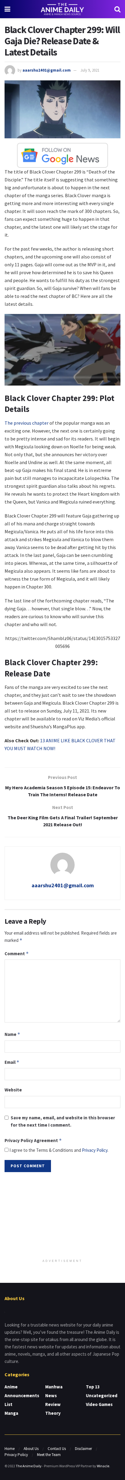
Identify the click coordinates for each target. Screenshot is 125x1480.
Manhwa (53, 1387)
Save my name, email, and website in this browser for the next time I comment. (63, 1121)
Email (12, 1062)
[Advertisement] (62, 1216)
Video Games (99, 1404)
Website (13, 1090)
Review (53, 1404)
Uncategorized (101, 1395)
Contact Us (57, 1448)
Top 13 (93, 1387)
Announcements (22, 1395)
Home (10, 1448)
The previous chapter (27, 423)
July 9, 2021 (89, 70)
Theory (53, 1413)
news (51, 1395)
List (8, 1404)
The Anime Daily (29, 1466)
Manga (11, 1413)
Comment (17, 953)
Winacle (103, 1466)
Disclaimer (83, 1448)
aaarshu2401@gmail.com (46, 70)
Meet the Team (49, 1454)
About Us (31, 1448)
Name (12, 1034)
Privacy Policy (94, 1150)
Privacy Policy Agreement (33, 1140)
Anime (11, 1387)
